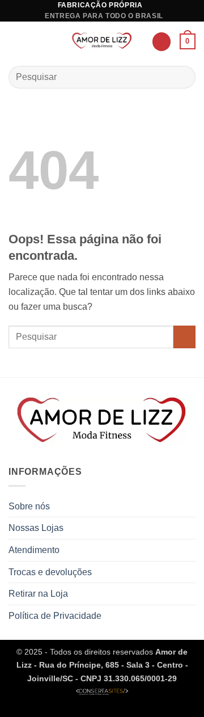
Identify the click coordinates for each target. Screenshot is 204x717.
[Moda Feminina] (102, 42)
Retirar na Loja (38, 593)
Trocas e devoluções (50, 572)
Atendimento (34, 550)
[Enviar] (182, 77)
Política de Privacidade (54, 616)
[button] (15, 42)
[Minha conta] (161, 41)
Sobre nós (29, 506)
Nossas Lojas (35, 528)
